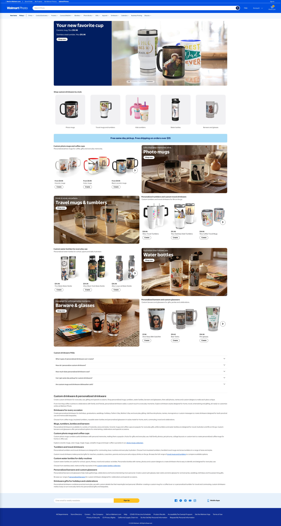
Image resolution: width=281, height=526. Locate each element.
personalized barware (77, 477)
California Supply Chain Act (128, 518)
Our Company (98, 514)
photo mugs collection (134, 443)
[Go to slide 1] (134, 82)
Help (245, 8)
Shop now (62, 39)
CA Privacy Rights (109, 518)
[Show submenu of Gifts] (99, 15)
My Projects (38, 1)
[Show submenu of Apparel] (108, 15)
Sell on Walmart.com (113, 514)
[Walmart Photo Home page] (17, 8)
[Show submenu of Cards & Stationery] (48, 15)
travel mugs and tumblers (176, 454)
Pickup (21, 15)
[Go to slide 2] (142, 82)
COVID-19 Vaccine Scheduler (140, 514)
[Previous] (58, 170)
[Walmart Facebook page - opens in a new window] (176, 500)
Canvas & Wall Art (65, 15)
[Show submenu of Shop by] (150, 15)
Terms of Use (217, 514)
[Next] (135, 170)
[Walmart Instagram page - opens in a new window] (195, 500)
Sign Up (127, 500)
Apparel (104, 15)
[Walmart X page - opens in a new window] (180, 500)
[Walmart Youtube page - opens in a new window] (190, 500)
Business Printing (136, 15)
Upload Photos (64, 1)
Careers (87, 514)
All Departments (62, 514)
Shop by (147, 15)
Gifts (96, 15)
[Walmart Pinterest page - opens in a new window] (185, 500)
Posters (53, 15)
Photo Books (88, 15)
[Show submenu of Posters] (57, 15)
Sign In (272, 1)
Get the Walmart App (202, 514)
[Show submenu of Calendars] (128, 15)
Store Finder (29, 1)
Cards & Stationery (42, 15)
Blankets (77, 15)
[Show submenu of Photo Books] (92, 15)
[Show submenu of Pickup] (25, 15)
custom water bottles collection (108, 466)
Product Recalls (159, 514)
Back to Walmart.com (14, 1)
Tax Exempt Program (184, 514)
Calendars (124, 15)
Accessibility (172, 514)
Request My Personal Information (182, 518)
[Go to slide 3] (149, 82)
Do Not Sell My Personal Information (154, 518)
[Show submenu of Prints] (33, 15)
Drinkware (114, 15)
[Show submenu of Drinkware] (118, 15)
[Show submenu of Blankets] (81, 15)
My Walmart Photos (50, 1)
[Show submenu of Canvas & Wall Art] (71, 15)
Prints (30, 15)
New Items (13, 15)
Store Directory (76, 514)
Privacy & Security (93, 518)
